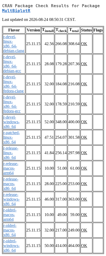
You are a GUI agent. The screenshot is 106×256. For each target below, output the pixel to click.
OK (84, 44)
